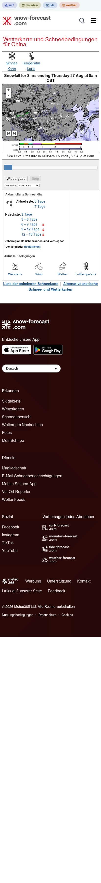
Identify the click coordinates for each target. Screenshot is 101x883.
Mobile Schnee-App (19, 483)
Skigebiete (11, 401)
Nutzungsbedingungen (17, 614)
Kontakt (83, 581)
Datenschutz (47, 614)
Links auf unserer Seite (22, 591)
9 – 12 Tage (30, 228)
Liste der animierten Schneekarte (30, 283)
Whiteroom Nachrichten (22, 424)
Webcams (15, 274)
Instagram (10, 535)
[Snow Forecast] (25, 20)
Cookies (67, 614)
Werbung (33, 581)
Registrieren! (32, 246)
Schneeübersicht (16, 416)
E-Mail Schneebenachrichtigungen (32, 476)
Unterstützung (59, 581)
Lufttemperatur (86, 274)
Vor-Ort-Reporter (16, 491)
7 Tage (40, 206)
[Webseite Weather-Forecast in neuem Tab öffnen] (69, 5)
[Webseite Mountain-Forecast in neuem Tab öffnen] (30, 5)
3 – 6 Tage (29, 219)
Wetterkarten (13, 409)
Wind (38, 274)
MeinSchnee (13, 440)
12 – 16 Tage (31, 234)
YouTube (10, 550)
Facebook (10, 527)
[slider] (8, 167)
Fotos (7, 432)
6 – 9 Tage (29, 224)
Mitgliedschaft (14, 468)
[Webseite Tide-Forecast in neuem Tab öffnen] (50, 5)
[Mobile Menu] (93, 20)
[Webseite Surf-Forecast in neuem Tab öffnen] (9, 5)
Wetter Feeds (13, 499)
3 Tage (40, 201)
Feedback (56, 591)
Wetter (62, 274)
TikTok (8, 542)
